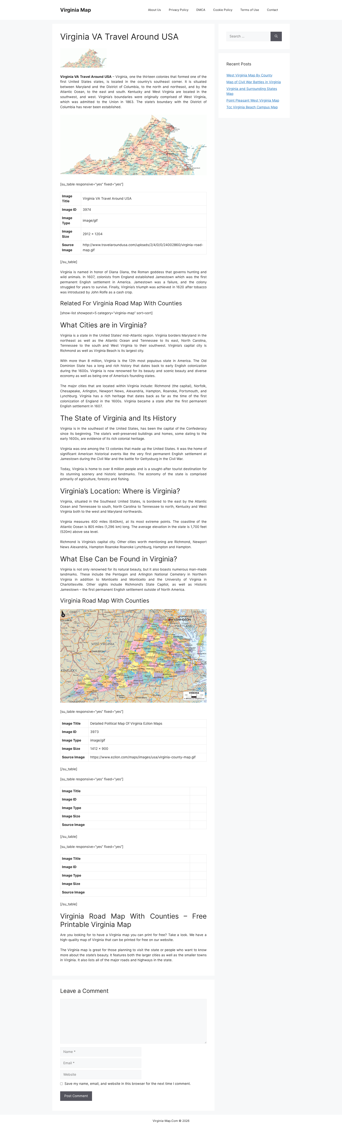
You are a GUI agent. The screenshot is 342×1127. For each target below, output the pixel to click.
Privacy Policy (178, 10)
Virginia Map (75, 10)
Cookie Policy (222, 10)
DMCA (200, 10)
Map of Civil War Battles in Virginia (253, 82)
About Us (154, 10)
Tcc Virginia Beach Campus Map (252, 107)
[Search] (276, 36)
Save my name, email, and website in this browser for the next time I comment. (128, 1084)
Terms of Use (249, 10)
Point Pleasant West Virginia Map (252, 100)
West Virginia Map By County (249, 75)
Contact (272, 10)
